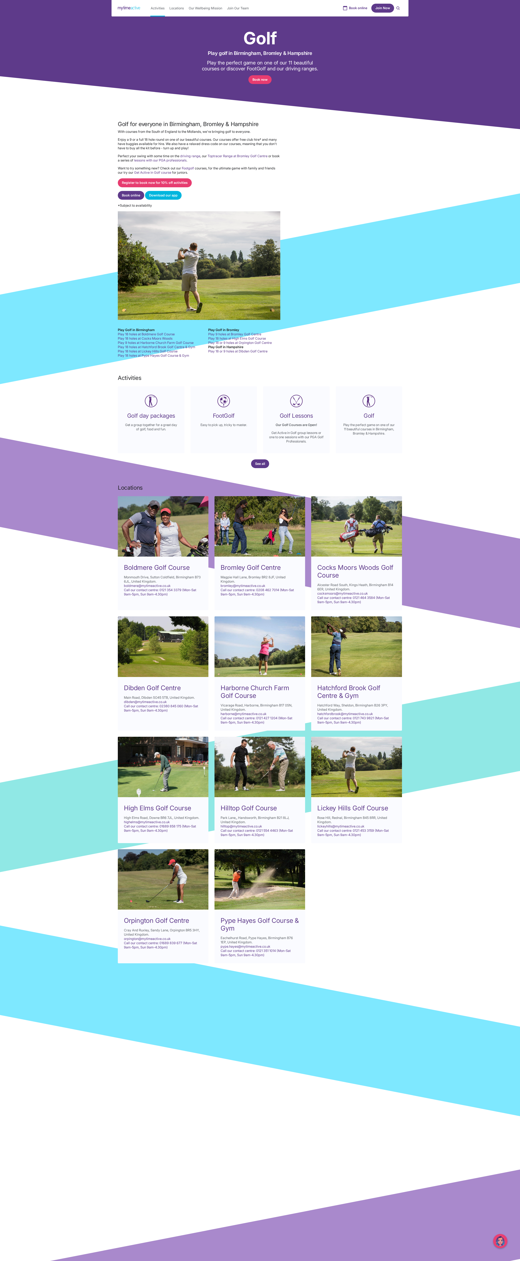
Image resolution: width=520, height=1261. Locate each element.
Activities (158, 8)
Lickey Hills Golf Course (352, 808)
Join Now (382, 8)
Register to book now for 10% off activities (155, 183)
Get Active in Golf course (152, 172)
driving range (190, 156)
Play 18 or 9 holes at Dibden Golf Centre (238, 351)
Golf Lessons (296, 415)
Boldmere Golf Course (157, 567)
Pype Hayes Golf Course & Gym (260, 924)
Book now (260, 79)
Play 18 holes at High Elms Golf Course (237, 338)
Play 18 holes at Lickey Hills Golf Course (148, 351)
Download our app (163, 195)
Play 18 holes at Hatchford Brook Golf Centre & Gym (156, 347)
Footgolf (188, 168)
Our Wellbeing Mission (205, 8)
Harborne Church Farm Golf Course (255, 692)
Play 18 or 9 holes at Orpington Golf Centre (240, 343)
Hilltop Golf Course (249, 808)
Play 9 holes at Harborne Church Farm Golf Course (156, 343)
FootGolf (224, 415)
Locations (176, 8)
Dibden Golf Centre (152, 688)
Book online (358, 8)
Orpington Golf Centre (156, 920)
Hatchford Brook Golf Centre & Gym (348, 692)
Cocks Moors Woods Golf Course (355, 571)
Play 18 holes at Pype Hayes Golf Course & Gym (153, 355)
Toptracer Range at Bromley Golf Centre (238, 156)
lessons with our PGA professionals (160, 160)
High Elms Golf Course (157, 808)
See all (260, 464)
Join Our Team (238, 8)
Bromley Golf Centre (251, 567)
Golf (369, 415)
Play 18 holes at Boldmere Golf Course (146, 334)
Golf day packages (151, 415)
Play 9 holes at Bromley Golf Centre (234, 334)
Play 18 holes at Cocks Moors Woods (145, 338)
